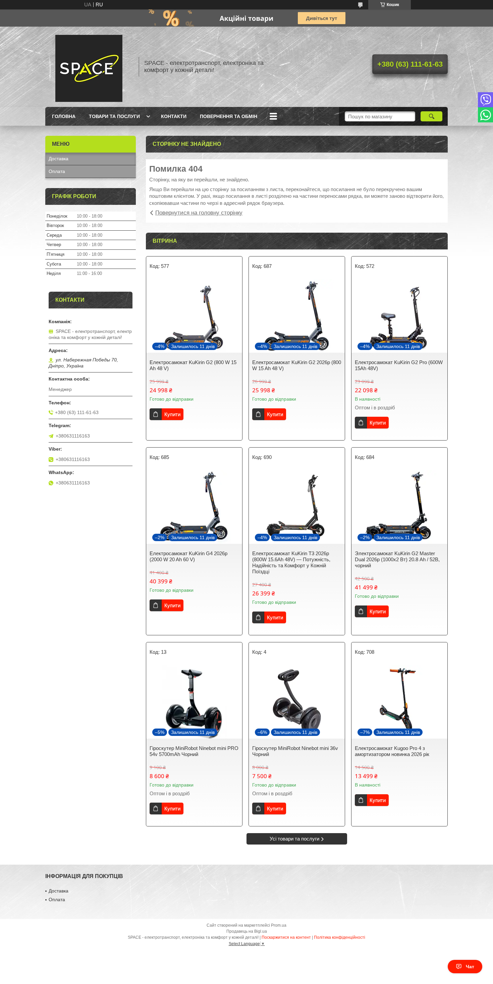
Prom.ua (278, 925)
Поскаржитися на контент (286, 937)
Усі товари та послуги (294, 839)
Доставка (58, 158)
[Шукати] (431, 116)
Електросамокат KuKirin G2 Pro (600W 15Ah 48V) (399, 365)
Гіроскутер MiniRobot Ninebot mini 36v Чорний (295, 751)
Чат (470, 966)
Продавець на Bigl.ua (246, 931)
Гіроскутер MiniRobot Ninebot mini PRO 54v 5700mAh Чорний (194, 751)
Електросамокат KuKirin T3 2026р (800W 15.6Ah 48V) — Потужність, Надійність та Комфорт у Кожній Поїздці (291, 562)
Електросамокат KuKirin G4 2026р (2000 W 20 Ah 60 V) (188, 556)
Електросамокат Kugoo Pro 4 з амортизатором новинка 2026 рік (392, 751)
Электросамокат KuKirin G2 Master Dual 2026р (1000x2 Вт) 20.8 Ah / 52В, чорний (397, 559)
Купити (172, 414)
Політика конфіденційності (339, 937)
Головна (63, 116)
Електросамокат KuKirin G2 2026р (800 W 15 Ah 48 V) (296, 365)
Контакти (173, 116)
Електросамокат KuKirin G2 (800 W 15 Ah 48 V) (193, 365)
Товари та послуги (114, 116)
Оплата (57, 171)
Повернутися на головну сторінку (198, 213)
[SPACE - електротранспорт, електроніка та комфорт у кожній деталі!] (88, 67)
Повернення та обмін (228, 116)
